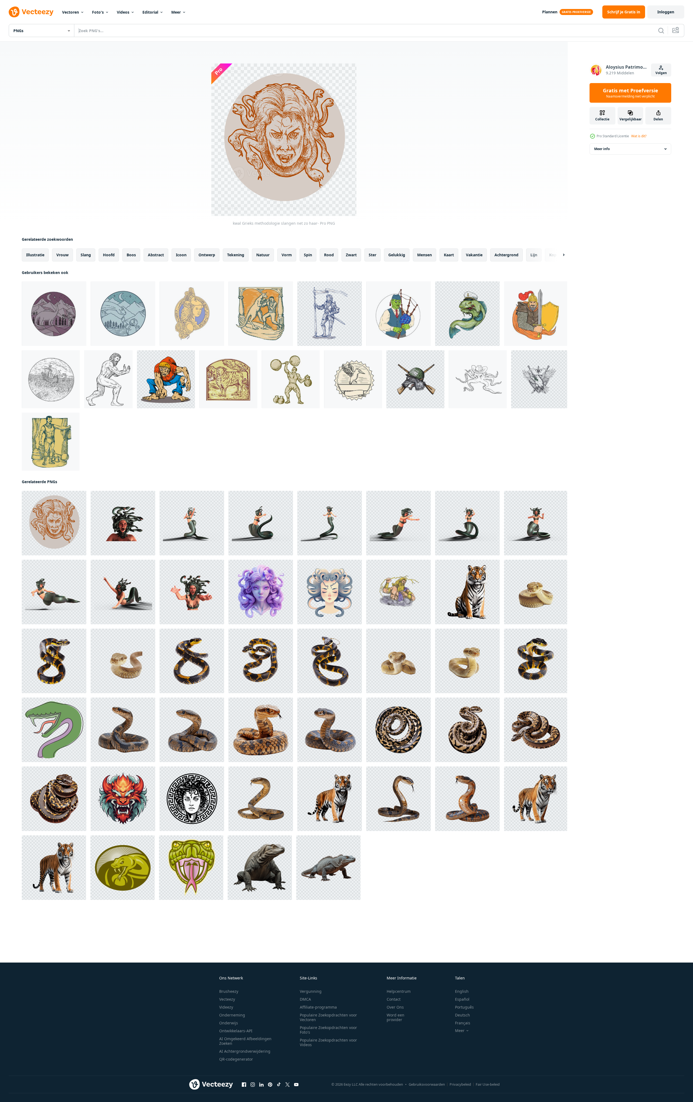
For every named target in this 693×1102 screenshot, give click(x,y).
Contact (394, 999)
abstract (156, 254)
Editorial (150, 12)
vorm (287, 254)
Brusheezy (228, 991)
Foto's (98, 12)
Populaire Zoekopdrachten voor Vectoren (328, 1017)
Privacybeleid (460, 1084)
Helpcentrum (399, 991)
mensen (424, 254)
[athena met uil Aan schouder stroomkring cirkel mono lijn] (192, 313)
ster (372, 254)
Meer (176, 12)
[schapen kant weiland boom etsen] (228, 379)
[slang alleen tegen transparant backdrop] (535, 592)
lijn (533, 254)
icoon (181, 254)
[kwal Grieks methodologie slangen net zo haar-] (54, 523)
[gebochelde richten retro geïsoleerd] (166, 379)
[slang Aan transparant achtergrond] (260, 798)
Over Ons (395, 1007)
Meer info (602, 149)
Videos (123, 12)
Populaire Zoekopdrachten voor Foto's (328, 1030)
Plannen (549, 11)
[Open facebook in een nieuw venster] (244, 1084)
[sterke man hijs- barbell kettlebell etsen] (291, 379)
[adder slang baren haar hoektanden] (191, 867)
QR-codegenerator (236, 1059)
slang (86, 254)
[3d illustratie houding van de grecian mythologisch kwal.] (123, 523)
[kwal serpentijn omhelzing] (329, 592)
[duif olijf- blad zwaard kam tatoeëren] (539, 379)
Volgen (661, 73)
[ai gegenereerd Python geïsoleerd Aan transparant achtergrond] (398, 730)
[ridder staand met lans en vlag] (329, 313)
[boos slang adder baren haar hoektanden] (122, 867)
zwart (351, 254)
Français (462, 1022)
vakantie (474, 254)
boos (131, 254)
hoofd (109, 254)
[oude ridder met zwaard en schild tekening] (535, 313)
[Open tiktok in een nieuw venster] (279, 1084)
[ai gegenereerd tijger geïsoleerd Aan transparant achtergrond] (467, 592)
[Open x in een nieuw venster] (287, 1084)
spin (308, 254)
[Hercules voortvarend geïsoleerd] (108, 379)
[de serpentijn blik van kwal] (260, 592)
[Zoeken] (661, 30)
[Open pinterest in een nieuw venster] (270, 1084)
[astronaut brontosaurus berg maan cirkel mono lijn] (54, 313)
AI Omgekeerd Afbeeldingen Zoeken (245, 1041)
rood (329, 254)
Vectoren (70, 12)
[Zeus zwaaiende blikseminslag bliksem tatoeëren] (398, 592)
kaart (449, 254)
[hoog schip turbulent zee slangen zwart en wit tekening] (51, 379)
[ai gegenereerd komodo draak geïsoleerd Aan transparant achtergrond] (260, 867)
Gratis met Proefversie (630, 93)
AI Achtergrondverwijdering (244, 1051)
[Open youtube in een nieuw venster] (296, 1084)
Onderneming (232, 1015)
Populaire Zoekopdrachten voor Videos (328, 1042)
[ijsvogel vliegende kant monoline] (353, 379)
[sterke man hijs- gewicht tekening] (51, 442)
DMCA (305, 999)
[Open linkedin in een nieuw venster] (261, 1084)
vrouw (62, 254)
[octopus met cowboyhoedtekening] (478, 379)
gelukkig (396, 254)
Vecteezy (227, 999)
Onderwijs (228, 1022)
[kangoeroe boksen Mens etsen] (260, 313)
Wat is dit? (638, 136)
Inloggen (665, 11)
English (462, 991)
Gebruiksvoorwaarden (427, 1084)
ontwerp (207, 254)
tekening (235, 254)
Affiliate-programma (318, 1007)
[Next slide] (559, 254)
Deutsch (462, 1015)
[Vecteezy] (31, 12)
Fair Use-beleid (488, 1084)
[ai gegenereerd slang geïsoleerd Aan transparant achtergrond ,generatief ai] (123, 730)
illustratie (35, 254)
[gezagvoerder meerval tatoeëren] (467, 313)
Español (462, 999)
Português (464, 1007)
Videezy (226, 1007)
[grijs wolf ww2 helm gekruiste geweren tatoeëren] (415, 379)
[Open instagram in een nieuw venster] (253, 1084)
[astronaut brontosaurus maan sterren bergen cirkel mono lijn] (123, 313)
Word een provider (395, 1017)
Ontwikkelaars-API (235, 1030)
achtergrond (506, 254)
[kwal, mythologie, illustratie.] (192, 798)
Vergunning (311, 991)
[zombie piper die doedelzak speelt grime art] (398, 313)
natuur (263, 254)
